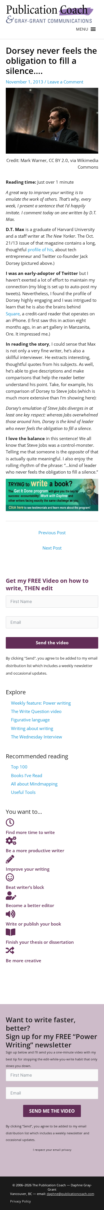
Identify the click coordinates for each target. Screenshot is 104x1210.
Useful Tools (23, 792)
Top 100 (19, 767)
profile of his (40, 249)
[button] (82, 29)
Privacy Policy (20, 1201)
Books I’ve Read (26, 775)
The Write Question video (36, 711)
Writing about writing (32, 728)
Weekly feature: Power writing (41, 703)
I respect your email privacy (52, 1150)
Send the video (52, 642)
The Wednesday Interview (36, 737)
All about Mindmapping (34, 784)
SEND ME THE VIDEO (52, 1111)
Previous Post (52, 532)
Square (13, 314)
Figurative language (30, 720)
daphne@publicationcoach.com (70, 1194)
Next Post (52, 548)
